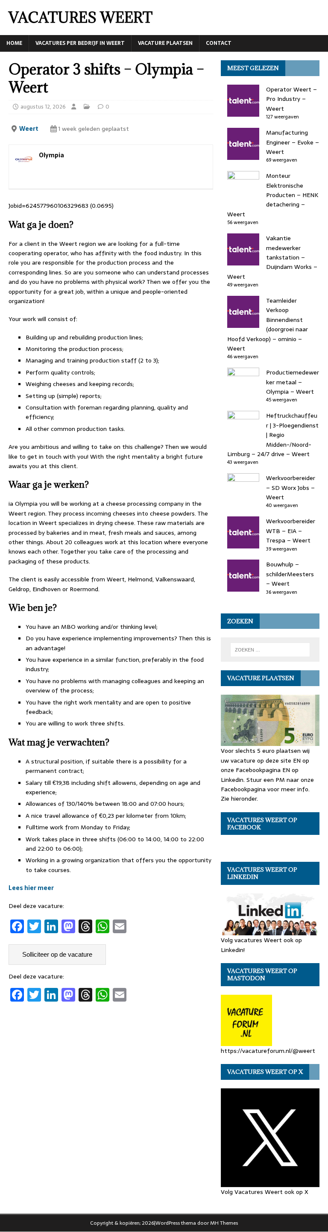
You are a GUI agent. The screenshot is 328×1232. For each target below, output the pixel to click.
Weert (28, 128)
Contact (218, 43)
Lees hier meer (31, 888)
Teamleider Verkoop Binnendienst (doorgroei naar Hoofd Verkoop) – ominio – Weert (267, 324)
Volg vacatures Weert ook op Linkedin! (261, 944)
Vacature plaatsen (165, 43)
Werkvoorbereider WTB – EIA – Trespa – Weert (290, 530)
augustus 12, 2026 (43, 106)
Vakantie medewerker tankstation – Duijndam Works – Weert (272, 257)
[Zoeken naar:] (270, 650)
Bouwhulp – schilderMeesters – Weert (290, 574)
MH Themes (224, 1223)
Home (14, 43)
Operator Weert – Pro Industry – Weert (291, 99)
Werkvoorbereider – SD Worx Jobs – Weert (290, 487)
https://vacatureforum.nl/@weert (268, 1050)
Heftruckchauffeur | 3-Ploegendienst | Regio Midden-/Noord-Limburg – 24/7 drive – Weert (273, 435)
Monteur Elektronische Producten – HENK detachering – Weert (272, 195)
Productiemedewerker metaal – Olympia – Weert (292, 382)
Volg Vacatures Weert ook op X (264, 1191)
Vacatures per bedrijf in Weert (80, 43)
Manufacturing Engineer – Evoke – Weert (292, 142)
